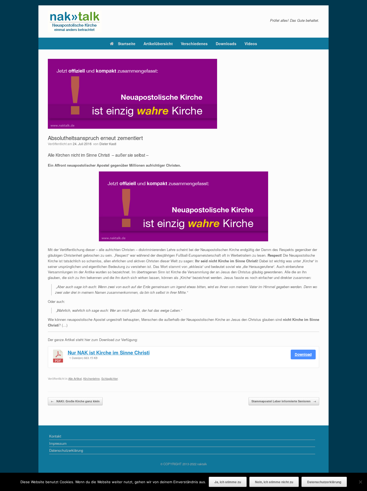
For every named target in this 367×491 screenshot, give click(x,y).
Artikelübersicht (158, 43)
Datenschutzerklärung (66, 450)
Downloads (226, 43)
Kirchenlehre (91, 378)
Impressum (58, 443)
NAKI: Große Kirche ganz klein (75, 401)
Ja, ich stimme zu (227, 481)
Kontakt (55, 436)
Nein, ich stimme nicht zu (274, 481)
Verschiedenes (194, 43)
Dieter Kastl (107, 143)
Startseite (126, 43)
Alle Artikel (75, 378)
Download (303, 354)
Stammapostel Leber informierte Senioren (283, 401)
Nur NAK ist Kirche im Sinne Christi (109, 352)
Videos (250, 43)
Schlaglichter (109, 378)
